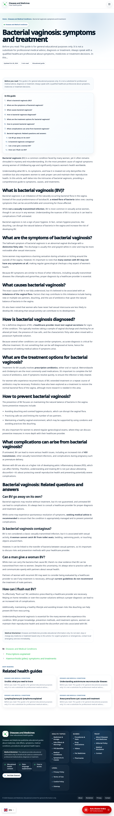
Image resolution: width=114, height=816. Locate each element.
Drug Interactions (79, 743)
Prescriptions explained (18, 654)
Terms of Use (59, 777)
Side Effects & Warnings (59, 743)
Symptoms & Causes (59, 759)
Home (4, 19)
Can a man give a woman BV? (19, 146)
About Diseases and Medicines (102, 738)
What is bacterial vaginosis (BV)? (19, 100)
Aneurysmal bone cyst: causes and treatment (80, 698)
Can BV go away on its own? (19, 138)
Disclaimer (89, 798)
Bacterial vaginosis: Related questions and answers (26, 133)
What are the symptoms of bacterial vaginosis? (25, 105)
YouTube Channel (13, 775)
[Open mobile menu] (109, 4)
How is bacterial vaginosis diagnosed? (21, 115)
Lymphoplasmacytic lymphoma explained (23, 698)
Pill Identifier (59, 748)
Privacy (99, 798)
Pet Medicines (80, 753)
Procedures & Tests (80, 738)
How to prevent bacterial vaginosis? (21, 124)
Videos (77, 748)
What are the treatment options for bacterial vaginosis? (28, 119)
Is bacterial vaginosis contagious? (21, 142)
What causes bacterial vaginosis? (19, 110)
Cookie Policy (59, 782)
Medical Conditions (58, 753)
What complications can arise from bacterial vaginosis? (28, 129)
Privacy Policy (59, 772)
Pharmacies (79, 758)
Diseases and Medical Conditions (20, 19)
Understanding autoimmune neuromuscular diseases (83, 681)
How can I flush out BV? (17, 150)
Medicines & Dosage (58, 738)
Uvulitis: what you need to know (18, 681)
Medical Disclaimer (100, 748)
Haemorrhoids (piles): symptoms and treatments (31, 658)
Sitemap (57, 786)
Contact (99, 753)
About (80, 798)
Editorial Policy (101, 743)
